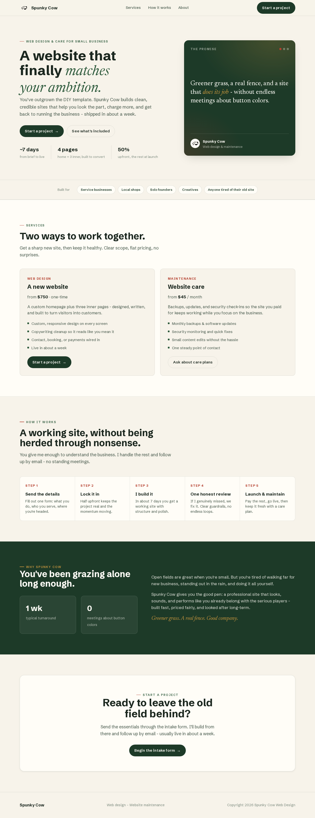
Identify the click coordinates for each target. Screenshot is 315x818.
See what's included (91, 131)
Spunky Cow (44, 7)
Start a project (276, 7)
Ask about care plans (193, 362)
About (183, 7)
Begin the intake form (157, 750)
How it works (159, 7)
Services (133, 7)
